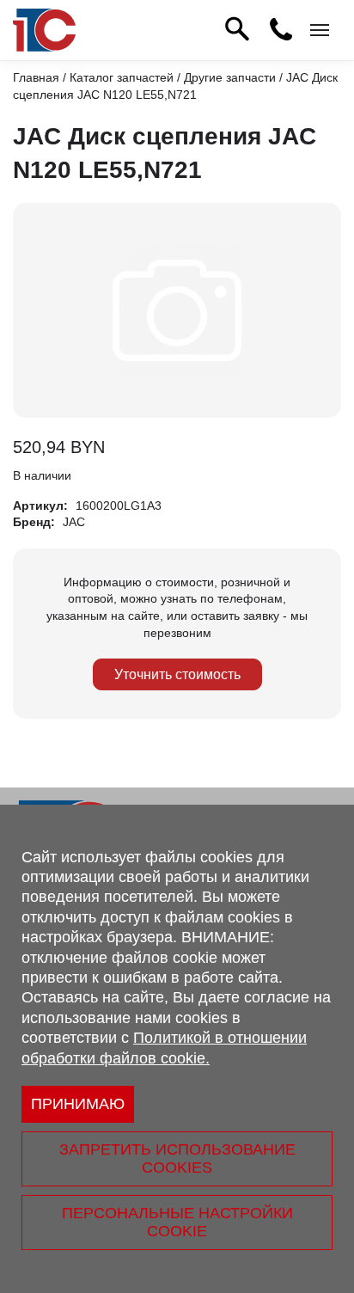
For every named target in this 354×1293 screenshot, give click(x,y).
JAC (74, 522)
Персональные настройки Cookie (177, 1222)
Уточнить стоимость (177, 674)
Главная (36, 77)
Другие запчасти (230, 77)
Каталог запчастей (122, 77)
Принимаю (78, 1103)
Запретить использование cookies (177, 1158)
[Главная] (44, 30)
